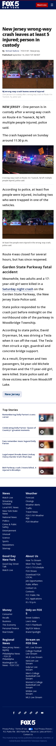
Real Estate (7, 632)
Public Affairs (32, 584)
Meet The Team (33, 563)
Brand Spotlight (33, 632)
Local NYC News (10, 507)
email (42, 712)
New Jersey (35, 51)
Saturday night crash (17, 289)
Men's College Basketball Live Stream (33, 676)
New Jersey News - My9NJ (11, 648)
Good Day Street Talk (10, 565)
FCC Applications (34, 598)
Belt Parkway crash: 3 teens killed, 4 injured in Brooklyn (19, 468)
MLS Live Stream (34, 697)
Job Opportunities (34, 580)
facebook (13, 712)
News (6, 493)
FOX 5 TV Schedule (35, 567)
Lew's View (31, 621)
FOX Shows (31, 571)
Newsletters (8, 544)
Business (6, 621)
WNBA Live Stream (31, 692)
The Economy (9, 624)
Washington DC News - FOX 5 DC (10, 664)
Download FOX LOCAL (33, 576)
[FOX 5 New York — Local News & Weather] (11, 4)
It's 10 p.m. (31, 602)
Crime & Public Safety (9, 525)
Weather (31, 493)
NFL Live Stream (34, 647)
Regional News (8, 641)
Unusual (6, 534)
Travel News (32, 511)
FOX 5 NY (25, 51)
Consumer (7, 614)
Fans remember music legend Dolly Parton (19, 442)
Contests (30, 591)
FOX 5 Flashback (34, 624)
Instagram (19, 712)
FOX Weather (32, 521)
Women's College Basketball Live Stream (34, 685)
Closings (30, 501)
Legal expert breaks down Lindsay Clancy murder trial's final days (18, 455)
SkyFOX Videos (33, 628)
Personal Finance (10, 628)
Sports (5, 541)
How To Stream (33, 560)
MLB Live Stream (34, 657)
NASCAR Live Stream (32, 662)
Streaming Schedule (7, 502)
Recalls (5, 617)
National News (9, 517)
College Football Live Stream (33, 652)
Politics (5, 520)
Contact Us (31, 588)
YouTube (31, 712)
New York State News (9, 512)
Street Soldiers (33, 617)
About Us (32, 556)
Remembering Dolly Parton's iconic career (19, 415)
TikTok (25, 712)
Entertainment (9, 530)
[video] (46, 418)
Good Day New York (9, 557)
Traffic (29, 508)
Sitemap (6, 548)
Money (6, 610)
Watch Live (42, 5)
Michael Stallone (12, 51)
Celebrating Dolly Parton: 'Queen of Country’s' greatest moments (19, 428)
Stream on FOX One (33, 641)
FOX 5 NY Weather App (35, 516)
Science (6, 537)
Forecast (30, 497)
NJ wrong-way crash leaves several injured (23, 91)
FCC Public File (33, 595)
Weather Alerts (33, 504)
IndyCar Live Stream (31, 668)
